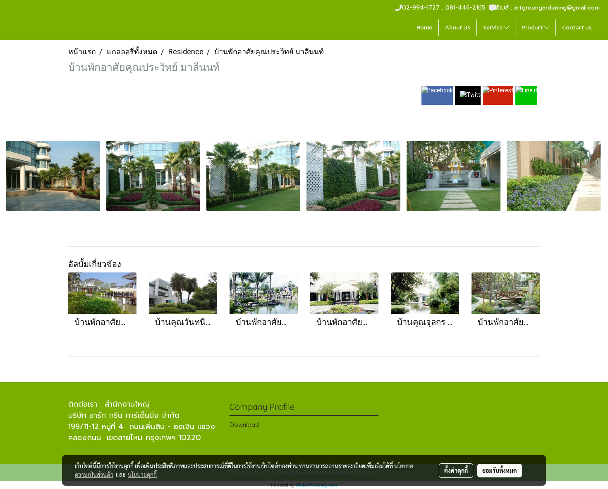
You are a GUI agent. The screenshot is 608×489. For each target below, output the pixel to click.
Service (493, 27)
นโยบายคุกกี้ (142, 474)
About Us (457, 27)
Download (244, 425)
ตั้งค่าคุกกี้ (456, 470)
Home (424, 27)
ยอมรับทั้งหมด (499, 470)
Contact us (576, 27)
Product (533, 27)
